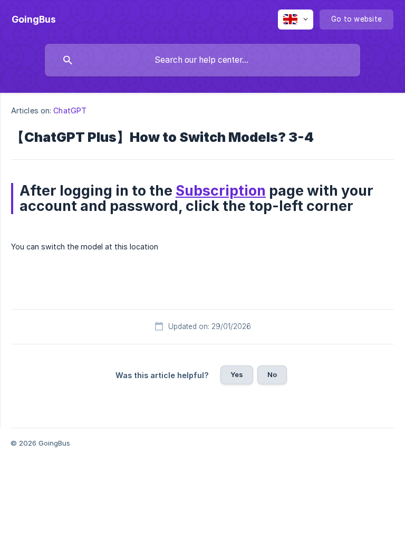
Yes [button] (236, 374)
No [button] (272, 374)
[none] (34, 19)
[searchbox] (202, 60)
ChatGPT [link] (69, 110)
